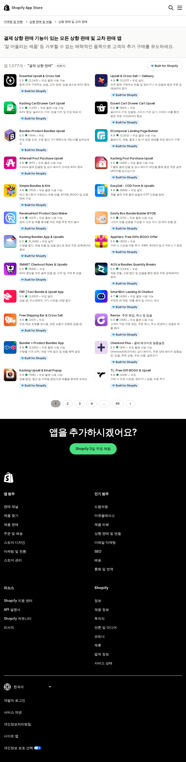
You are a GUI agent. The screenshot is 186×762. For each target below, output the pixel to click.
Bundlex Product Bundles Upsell (42, 131)
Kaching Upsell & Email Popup (40, 370)
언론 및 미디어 (105, 627)
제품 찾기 (11, 515)
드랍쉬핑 (101, 506)
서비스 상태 (103, 663)
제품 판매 (11, 524)
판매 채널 (11, 506)
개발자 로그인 (14, 700)
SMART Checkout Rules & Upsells (43, 264)
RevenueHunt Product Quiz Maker (43, 213)
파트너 (99, 636)
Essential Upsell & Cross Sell (39, 76)
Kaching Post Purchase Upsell (131, 158)
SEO (97, 551)
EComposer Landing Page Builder (134, 131)
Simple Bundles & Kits (34, 186)
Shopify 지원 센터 (18, 600)
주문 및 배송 (13, 533)
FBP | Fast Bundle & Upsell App (41, 292)
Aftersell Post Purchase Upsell (41, 158)
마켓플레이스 (104, 515)
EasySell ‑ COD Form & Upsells (132, 186)
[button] (47, 84)
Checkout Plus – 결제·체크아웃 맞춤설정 (137, 343)
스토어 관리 (13, 560)
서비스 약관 (13, 712)
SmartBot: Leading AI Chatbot (131, 292)
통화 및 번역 (103, 569)
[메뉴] (179, 7)
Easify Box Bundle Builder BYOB (133, 213)
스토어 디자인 (14, 542)
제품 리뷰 (101, 524)
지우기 (61, 66)
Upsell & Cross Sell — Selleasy (132, 76)
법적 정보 (101, 654)
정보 (97, 600)
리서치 (9, 627)
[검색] (171, 7)
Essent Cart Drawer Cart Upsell (132, 103)
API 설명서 (12, 609)
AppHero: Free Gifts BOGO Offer (134, 237)
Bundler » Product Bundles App (41, 343)
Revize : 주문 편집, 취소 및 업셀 (131, 315)
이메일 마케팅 (105, 542)
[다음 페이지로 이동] (130, 403)
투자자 (99, 618)
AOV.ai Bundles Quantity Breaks (133, 264)
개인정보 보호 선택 (18, 748)
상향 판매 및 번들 (107, 533)
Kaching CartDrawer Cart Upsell (42, 103)
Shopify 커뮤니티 (17, 618)
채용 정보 (101, 609)
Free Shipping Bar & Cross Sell (41, 315)
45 (118, 403)
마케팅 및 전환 (15, 551)
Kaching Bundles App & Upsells (41, 237)
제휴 (97, 645)
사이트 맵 (11, 736)
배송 (97, 560)
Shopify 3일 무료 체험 (93, 449)
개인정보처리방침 (17, 724)
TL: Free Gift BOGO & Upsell (130, 370)
